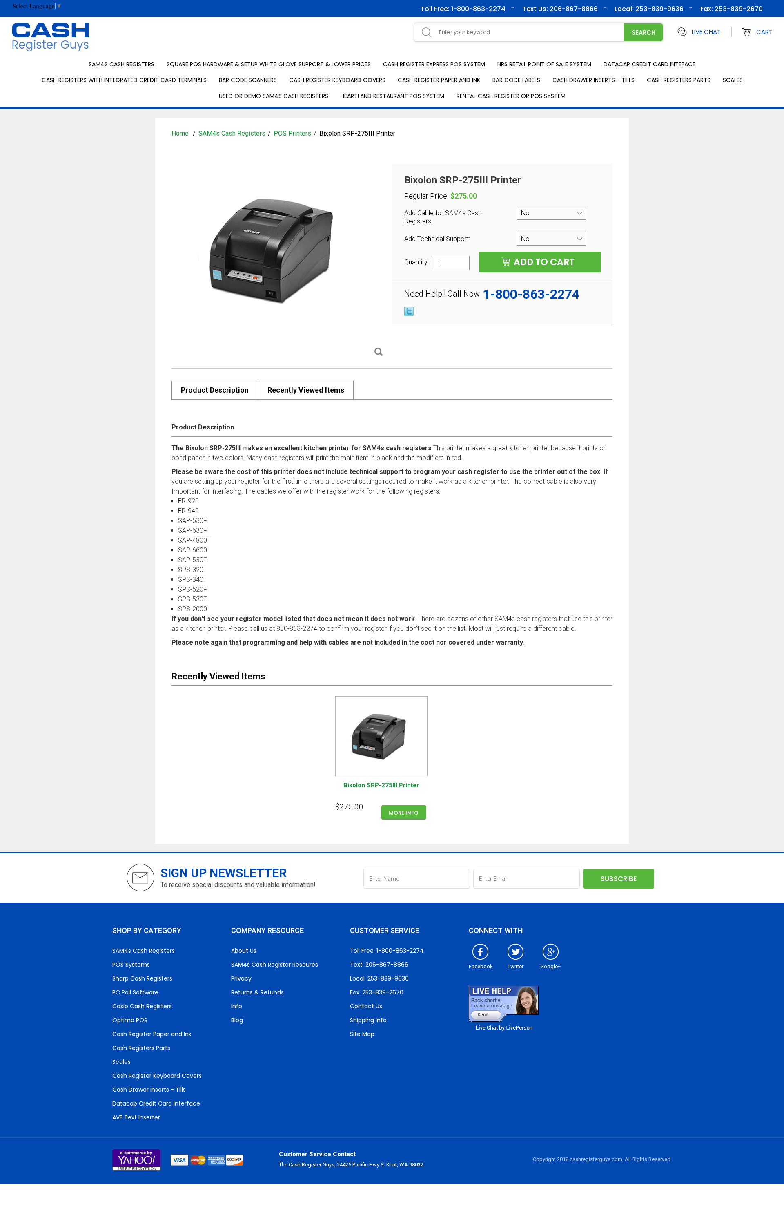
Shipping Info (368, 1020)
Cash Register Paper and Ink (439, 80)
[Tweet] (409, 314)
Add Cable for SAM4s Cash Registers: (442, 217)
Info (236, 1006)
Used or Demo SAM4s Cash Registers (273, 96)
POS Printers (292, 133)
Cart (764, 31)
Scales (733, 80)
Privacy (241, 978)
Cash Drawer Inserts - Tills (593, 80)
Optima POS (129, 1020)
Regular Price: (426, 196)
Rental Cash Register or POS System (511, 96)
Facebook (481, 966)
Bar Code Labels (516, 80)
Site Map (362, 1034)
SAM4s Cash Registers (121, 64)
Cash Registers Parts (678, 80)
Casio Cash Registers (142, 1006)
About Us (243, 951)
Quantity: (416, 262)
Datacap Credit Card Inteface (649, 64)
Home (181, 133)
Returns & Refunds (257, 992)
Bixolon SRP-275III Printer (381, 785)
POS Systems (131, 964)
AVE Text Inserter (136, 1117)
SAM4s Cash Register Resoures (274, 964)
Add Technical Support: (438, 239)
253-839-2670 (738, 8)
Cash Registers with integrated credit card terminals (124, 80)
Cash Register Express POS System (434, 64)
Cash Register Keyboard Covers (337, 80)
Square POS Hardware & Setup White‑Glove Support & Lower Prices (269, 64)
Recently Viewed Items (305, 390)
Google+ (550, 966)
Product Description (215, 390)
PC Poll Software (135, 992)
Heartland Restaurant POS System (392, 96)
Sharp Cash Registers (142, 978)
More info (404, 813)
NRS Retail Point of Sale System (544, 64)
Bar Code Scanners (248, 80)
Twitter (515, 966)
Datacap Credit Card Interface (156, 1103)
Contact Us (366, 1006)
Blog (237, 1020)
